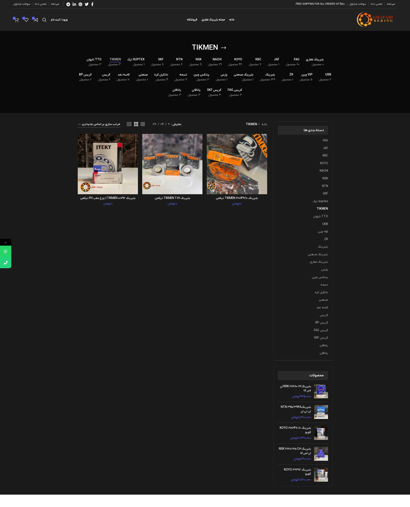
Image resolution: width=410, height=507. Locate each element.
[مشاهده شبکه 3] (136, 124)
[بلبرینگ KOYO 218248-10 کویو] (321, 433)
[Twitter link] (86, 4)
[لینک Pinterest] (80, 4)
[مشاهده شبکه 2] (143, 124)
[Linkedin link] (74, 4)
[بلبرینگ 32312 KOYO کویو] (321, 475)
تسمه (324, 285)
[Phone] (5, 262)
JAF (325, 148)
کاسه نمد (322, 308)
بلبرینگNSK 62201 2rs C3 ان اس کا (295, 451)
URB (325, 224)
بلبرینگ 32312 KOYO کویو (297, 472)
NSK (325, 179)
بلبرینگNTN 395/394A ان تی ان (296, 409)
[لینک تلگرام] (68, 4)
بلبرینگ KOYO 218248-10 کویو (295, 430)
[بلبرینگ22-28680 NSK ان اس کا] (321, 391)
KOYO (324, 163)
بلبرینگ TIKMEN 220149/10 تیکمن (237, 198)
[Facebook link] (92, 4)
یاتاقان (324, 345)
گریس (324, 315)
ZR (326, 239)
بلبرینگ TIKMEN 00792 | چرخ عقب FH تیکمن (107, 198)
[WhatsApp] (5, 251)
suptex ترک (320, 201)
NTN (325, 186)
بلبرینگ (323, 247)
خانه (264, 124)
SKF (325, 194)
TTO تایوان (320, 216)
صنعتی (323, 300)
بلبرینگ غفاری (319, 262)
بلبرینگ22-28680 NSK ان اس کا (295, 388)
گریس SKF (321, 338)
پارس (324, 270)
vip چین (323, 232)
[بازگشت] (223, 48)
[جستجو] (44, 20)
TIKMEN (322, 209)
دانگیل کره (321, 292)
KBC (325, 156)
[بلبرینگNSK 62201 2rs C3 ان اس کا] (321, 454)
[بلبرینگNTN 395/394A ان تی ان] (321, 412)
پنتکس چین (320, 277)
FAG (325, 141)
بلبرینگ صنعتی (318, 254)
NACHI (324, 171)
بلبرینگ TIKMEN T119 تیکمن (172, 198)
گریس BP (321, 323)
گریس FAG (321, 330)
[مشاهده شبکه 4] (129, 124)
